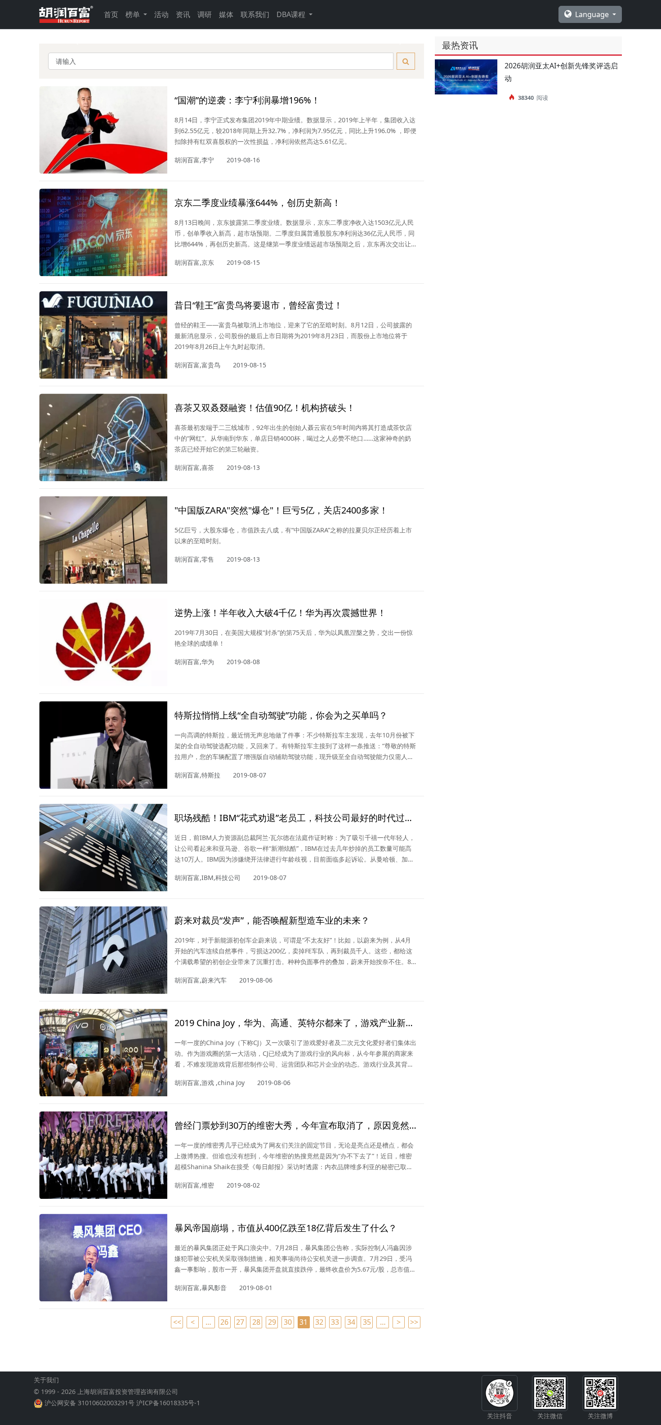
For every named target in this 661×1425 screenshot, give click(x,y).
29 (272, 1322)
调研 (204, 14)
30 (288, 1322)
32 (319, 1322)
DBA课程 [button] (292, 14)
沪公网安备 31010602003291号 (89, 1402)
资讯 (183, 14)
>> (414, 1322)
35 (367, 1322)
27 (240, 1322)
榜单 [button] (133, 14)
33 (335, 1322)
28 (256, 1322)
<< (177, 1322)
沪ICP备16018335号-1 (168, 1402)
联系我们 (255, 14)
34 (351, 1322)
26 (224, 1322)
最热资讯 (460, 45)
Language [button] (593, 14)
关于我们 (46, 1380)
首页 (111, 14)
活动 (161, 14)
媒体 (226, 14)
